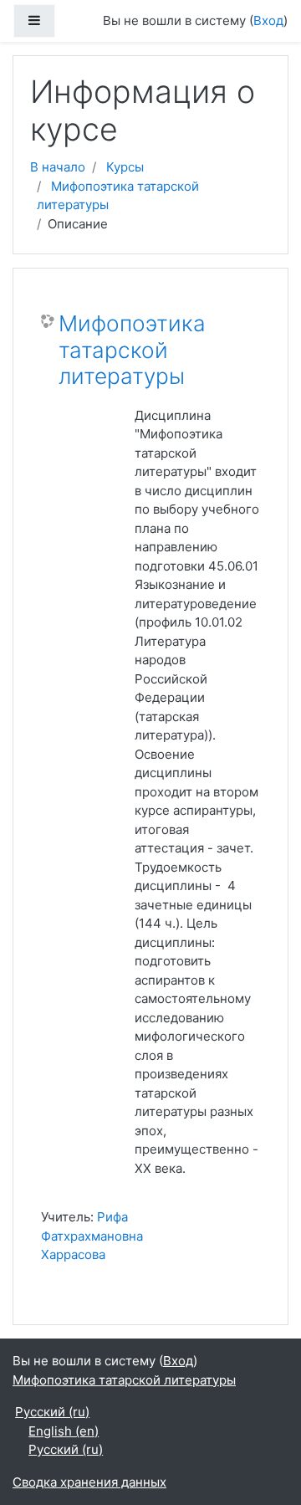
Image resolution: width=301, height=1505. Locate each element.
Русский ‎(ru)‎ (52, 1412)
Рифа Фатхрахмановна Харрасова (92, 1235)
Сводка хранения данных (89, 1482)
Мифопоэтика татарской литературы (132, 349)
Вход (268, 20)
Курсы (125, 167)
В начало (57, 167)
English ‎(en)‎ (63, 1431)
